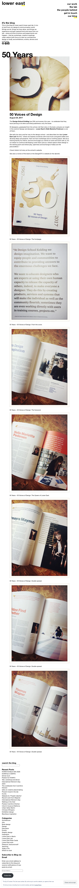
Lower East (13, 3)
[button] (39, 196)
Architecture (6, 820)
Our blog (72, 15)
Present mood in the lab (10, 792)
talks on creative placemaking (12, 790)
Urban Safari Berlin (8, 808)
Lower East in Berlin (9, 836)
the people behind (67, 9)
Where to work (7, 850)
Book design (6, 824)
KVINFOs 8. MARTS (9, 774)
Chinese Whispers (8, 810)
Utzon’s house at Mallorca (11, 806)
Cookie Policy (38, 885)
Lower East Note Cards (10, 840)
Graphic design (7, 832)
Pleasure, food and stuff (10, 844)
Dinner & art (6, 776)
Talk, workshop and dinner (11, 780)
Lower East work (7, 842)
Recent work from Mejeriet (11, 798)
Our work (72, 3)
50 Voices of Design (26, 114)
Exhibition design (8, 812)
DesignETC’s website (42, 153)
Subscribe (7, 875)
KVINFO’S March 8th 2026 (11, 772)
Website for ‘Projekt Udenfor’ (12, 796)
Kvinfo (4, 794)
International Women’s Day (11, 800)
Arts (3, 822)
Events (4, 830)
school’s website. (36, 150)
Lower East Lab (7, 838)
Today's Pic (6, 848)
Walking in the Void (8, 802)
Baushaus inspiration (9, 814)
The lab (73, 6)
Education (5, 828)
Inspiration (5, 834)
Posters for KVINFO (8, 778)
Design (4, 826)
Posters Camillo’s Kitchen (11, 804)
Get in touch (70, 12)
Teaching (5, 846)
